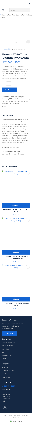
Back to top (17, 415)
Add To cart (16, 205)
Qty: (3, 83)
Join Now (9, 334)
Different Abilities (7, 49)
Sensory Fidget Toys (9, 342)
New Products (6, 355)
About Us (5, 374)
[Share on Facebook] (7, 106)
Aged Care (5, 349)
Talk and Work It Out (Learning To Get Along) (16, 210)
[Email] (12, 106)
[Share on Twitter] (9, 106)
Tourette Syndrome (19, 49)
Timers (4, 359)
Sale (3, 352)
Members (5, 367)
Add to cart (9, 90)
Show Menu (3, 5)
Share (4, 107)
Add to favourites (28, 173)
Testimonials (6, 377)
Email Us (3, 10)
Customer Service (8, 371)
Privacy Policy (24, 415)
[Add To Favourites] (20, 90)
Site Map (10, 415)
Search (28, 10)
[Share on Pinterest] (14, 106)
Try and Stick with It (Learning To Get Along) (16, 304)
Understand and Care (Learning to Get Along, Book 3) (16, 257)
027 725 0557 (9, 386)
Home (4, 415)
